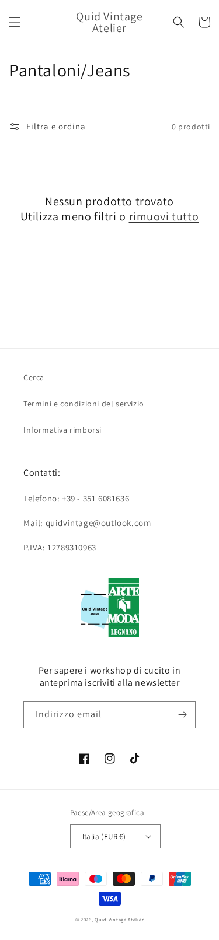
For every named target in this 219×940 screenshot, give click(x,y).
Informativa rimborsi (62, 430)
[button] (14, 22)
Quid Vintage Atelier (119, 919)
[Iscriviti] (182, 714)
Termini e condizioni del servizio (83, 403)
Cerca (33, 377)
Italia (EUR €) (104, 836)
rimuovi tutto (164, 216)
